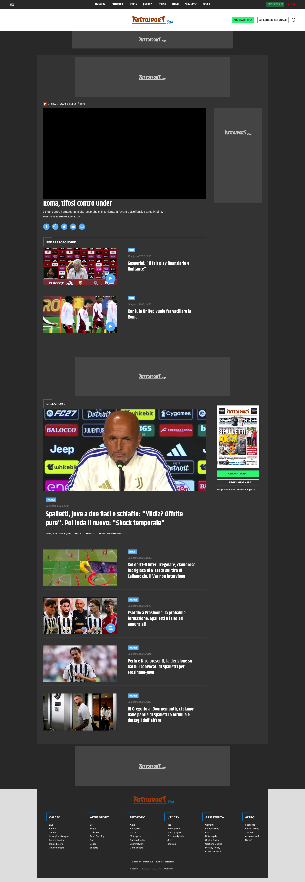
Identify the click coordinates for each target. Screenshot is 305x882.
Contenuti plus (275, 4)
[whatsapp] (55, 226)
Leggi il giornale (275, 20)
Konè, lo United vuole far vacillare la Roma (159, 314)
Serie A (133, 4)
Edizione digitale (175, 836)
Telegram (169, 861)
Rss (169, 824)
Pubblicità (250, 824)
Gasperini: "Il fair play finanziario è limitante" (158, 266)
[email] (73, 226)
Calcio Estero (56, 843)
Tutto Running (97, 836)
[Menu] (12, 4)
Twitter (159, 861)
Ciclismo (94, 832)
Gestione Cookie (213, 843)
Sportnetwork (137, 843)
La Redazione (212, 828)
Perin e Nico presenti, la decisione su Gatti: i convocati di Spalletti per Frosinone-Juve (160, 666)
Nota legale (211, 836)
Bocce (93, 843)
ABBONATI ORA (243, 20)
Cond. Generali (213, 851)
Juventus (147, 4)
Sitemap (171, 843)
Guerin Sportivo (138, 840)
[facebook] (46, 226)
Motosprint (135, 836)
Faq (207, 832)
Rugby (93, 828)
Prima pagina (174, 832)
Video (53, 104)
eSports (94, 847)
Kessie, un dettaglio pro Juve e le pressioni (63, 533)
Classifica (100, 4)
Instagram (148, 861)
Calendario (117, 4)
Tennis (175, 4)
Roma (82, 104)
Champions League (59, 836)
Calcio (63, 104)
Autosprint (135, 828)
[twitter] (64, 226)
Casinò (206, 4)
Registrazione (252, 828)
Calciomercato (56, 847)
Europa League (56, 840)
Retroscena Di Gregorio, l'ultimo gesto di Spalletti (107, 533)
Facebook (136, 861)
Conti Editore (136, 847)
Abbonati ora (237, 473)
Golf (92, 840)
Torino (162, 4)
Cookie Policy (212, 840)
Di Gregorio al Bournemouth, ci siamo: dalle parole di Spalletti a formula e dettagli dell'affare (161, 714)
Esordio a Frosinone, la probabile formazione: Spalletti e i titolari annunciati (157, 618)
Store (170, 840)
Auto (132, 824)
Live (292, 4)
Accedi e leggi (244, 489)
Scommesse (191, 4)
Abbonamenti (174, 828)
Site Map (249, 832)
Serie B (53, 832)
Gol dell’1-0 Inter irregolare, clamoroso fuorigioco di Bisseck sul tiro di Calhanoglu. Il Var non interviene (162, 570)
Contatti (209, 824)
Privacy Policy (212, 847)
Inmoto (133, 832)
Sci (91, 824)
